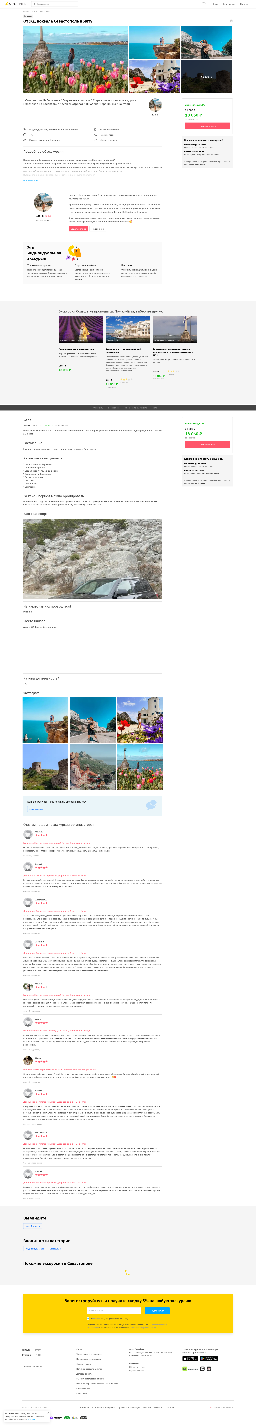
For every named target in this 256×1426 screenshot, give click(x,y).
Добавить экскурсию (33, 1366)
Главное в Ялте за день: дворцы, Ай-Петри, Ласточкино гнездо (56, 843)
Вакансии (147, 1407)
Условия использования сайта (90, 1379)
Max (143, 1367)
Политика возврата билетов (89, 1369)
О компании (83, 1407)
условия (31, 1419)
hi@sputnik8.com (136, 1370)
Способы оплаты (84, 1388)
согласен (96, 1318)
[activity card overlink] (81, 360)
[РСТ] (209, 1369)
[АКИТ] (202, 1369)
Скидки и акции (83, 1364)
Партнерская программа (103, 1407)
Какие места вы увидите (136, 408)
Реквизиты (159, 1407)
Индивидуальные (34, 1248)
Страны (31, 1355)
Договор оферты (84, 1374)
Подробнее (98, 228)
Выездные (55, 1248)
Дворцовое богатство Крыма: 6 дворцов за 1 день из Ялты (54, 875)
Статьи (79, 1349)
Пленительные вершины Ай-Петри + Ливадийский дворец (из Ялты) (59, 1069)
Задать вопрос (78, 228)
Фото (155, 408)
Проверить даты (207, 126)
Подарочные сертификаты (88, 1359)
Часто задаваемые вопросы (89, 1354)
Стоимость (98, 408)
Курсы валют (82, 1393)
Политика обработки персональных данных (97, 1384)
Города (31, 1349)
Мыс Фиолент (32, 1226)
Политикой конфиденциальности (144, 1327)
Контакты (171, 1407)
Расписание (113, 408)
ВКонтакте (133, 1367)
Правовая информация (129, 1407)
